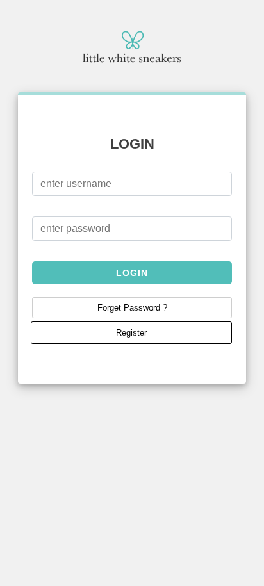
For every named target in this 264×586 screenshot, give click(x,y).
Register (131, 333)
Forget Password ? (132, 308)
